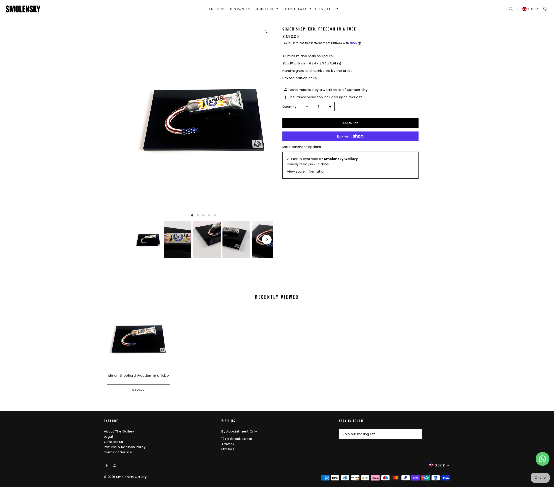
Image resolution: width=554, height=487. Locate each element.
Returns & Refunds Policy (124, 447)
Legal (108, 436)
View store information (306, 171)
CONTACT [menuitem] (324, 8)
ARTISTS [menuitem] (217, 8)
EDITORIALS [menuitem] (295, 8)
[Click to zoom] (267, 31)
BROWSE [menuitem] (238, 8)
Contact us (113, 441)
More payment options (301, 146)
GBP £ (534, 8)
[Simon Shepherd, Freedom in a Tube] (138, 338)
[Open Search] (510, 9)
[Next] (267, 240)
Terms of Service (118, 452)
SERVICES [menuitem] (264, 8)
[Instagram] (114, 465)
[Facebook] (107, 465)
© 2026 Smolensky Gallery (125, 476)
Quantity (289, 106)
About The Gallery (119, 431)
